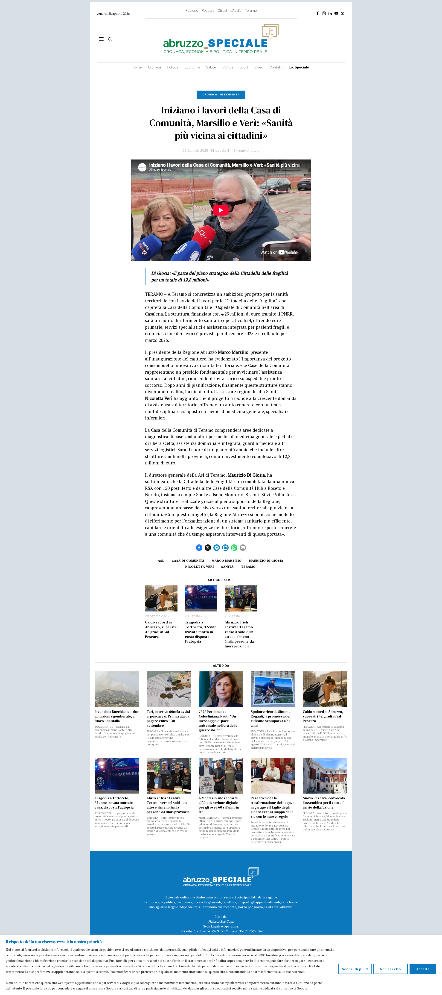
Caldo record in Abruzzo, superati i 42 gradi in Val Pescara (161, 629)
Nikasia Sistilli (220, 150)
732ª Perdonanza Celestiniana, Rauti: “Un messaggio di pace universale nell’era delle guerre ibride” (218, 720)
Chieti (222, 10)
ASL (161, 560)
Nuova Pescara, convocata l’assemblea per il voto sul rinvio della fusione (324, 803)
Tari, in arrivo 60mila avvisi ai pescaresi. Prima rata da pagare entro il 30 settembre (168, 718)
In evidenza (230, 94)
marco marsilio (227, 560)
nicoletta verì (199, 566)
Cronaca (209, 94)
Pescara (208, 10)
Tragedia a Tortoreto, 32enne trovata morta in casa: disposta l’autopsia (200, 632)
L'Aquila (236, 10)
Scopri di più (353, 969)
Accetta (423, 969)
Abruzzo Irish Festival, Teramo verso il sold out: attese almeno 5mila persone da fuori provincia (239, 634)
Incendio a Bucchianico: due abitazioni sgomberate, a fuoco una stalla (117, 716)
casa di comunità (188, 560)
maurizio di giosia (266, 560)
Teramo (251, 10)
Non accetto (390, 969)
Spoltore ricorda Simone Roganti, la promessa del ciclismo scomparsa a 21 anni (271, 718)
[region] (221, 965)
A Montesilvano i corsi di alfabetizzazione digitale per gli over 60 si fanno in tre (219, 805)
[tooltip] (317, 13)
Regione (192, 10)
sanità (227, 566)
